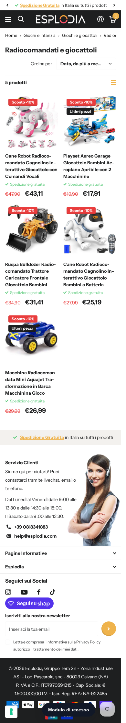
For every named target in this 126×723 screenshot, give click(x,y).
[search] (21, 19)
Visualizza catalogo (9, 19)
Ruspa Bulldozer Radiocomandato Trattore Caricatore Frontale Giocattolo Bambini (30, 274)
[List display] (113, 82)
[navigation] (7, 5)
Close (60, 553)
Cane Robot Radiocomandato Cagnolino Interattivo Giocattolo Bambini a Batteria (88, 274)
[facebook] (38, 592)
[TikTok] (52, 592)
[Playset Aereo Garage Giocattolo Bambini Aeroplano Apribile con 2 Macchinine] (89, 121)
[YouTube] (24, 592)
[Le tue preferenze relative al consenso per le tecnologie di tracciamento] (11, 712)
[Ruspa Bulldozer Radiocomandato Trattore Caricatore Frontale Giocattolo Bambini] (31, 230)
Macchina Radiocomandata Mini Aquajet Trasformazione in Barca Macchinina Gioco (31, 383)
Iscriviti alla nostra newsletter (37, 616)
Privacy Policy (88, 642)
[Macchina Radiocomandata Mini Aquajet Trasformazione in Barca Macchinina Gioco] (31, 338)
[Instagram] (8, 592)
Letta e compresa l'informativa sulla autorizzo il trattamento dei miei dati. (56, 646)
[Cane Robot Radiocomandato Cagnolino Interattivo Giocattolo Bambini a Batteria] (89, 230)
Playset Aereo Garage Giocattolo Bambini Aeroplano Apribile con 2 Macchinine (88, 166)
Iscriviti (108, 628)
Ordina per (41, 64)
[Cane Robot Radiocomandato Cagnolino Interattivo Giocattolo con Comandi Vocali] (31, 121)
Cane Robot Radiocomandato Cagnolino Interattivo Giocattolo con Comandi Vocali (31, 166)
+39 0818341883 (31, 527)
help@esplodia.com (35, 536)
